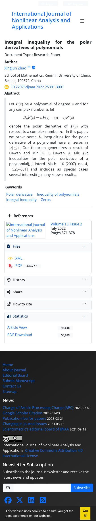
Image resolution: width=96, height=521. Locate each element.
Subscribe (82, 487)
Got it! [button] (85, 513)
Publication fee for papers (24, 418)
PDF (26, 265)
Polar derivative (19, 194)
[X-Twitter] (19, 501)
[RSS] (43, 501)
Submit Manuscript (19, 380)
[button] (52, 516)
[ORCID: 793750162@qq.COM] (33, 67)
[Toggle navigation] (82, 21)
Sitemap (10, 391)
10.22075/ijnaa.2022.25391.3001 (37, 86)
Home (8, 364)
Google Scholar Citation (22, 413)
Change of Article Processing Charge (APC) (38, 407)
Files (16, 246)
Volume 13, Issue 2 (66, 224)
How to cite (22, 304)
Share (18, 292)
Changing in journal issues (25, 423)
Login (49, 4)
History (19, 279)
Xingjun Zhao (15, 68)
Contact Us (12, 386)
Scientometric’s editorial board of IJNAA (36, 429)
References (23, 215)
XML (18, 258)
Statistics (20, 316)
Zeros (46, 199)
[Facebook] (8, 501)
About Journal (14, 370)
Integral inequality (21, 199)
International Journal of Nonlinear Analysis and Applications (41, 20)
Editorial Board (15, 375)
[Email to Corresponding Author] (29, 67)
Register (77, 4)
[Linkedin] (31, 501)
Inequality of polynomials (58, 194)
